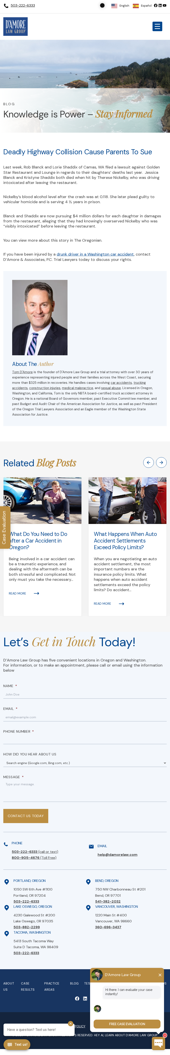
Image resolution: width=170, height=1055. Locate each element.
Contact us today (26, 816)
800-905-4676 (34, 857)
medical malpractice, (78, 388)
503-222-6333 (23, 5)
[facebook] (155, 5)
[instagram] (164, 5)
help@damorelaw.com (117, 854)
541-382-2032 (108, 901)
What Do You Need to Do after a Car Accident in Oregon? (38, 541)
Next (161, 462)
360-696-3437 (108, 927)
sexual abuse (111, 388)
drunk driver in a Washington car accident (95, 254)
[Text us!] (17, 1045)
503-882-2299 (27, 927)
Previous (148, 462)
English (124, 6)
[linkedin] (160, 5)
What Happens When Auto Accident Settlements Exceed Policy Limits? (125, 541)
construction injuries (44, 388)
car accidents (121, 382)
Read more (17, 593)
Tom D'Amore (22, 372)
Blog (74, 983)
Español (146, 6)
